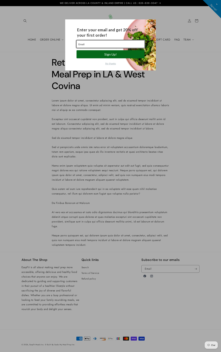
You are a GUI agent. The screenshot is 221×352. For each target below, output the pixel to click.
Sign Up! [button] (110, 54)
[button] (152, 23)
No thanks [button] (110, 63)
